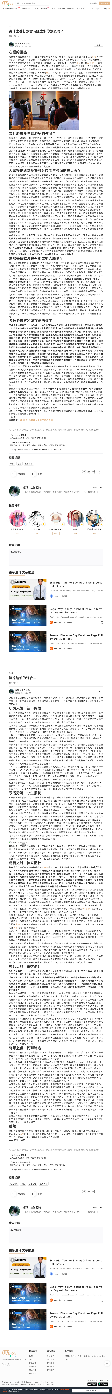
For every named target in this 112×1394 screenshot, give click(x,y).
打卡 (22, 445)
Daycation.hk (56, 529)
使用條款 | (24, 1384)
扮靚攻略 (52, 445)
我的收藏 (50, 1363)
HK (23, 1382)
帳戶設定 (50, 1359)
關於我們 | (6, 1384)
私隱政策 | (33, 1384)
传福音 (86, 909)
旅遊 (28, 445)
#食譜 (84, 1356)
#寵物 (67, 1356)
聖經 (48, 73)
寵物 (45, 445)
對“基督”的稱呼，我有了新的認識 (36, 420)
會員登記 (93, 3)
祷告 (15, 928)
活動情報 (62, 445)
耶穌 (78, 63)
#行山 (73, 1356)
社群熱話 (26, 8)
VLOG (91, 8)
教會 (94, 57)
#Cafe (90, 1356)
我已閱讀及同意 (90, 1390)
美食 (98, 8)
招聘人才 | (42, 1384)
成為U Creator (40, 8)
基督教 (90, 63)
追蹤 (98, 44)
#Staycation (99, 1356)
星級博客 (71, 8)
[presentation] (9, 519)
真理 (18, 924)
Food (37, 1382)
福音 (46, 867)
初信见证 (32, 1183)
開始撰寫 (104, 3)
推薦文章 (61, 8)
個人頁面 (50, 1356)
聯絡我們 (50, 1384)
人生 (22, 1134)
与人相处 (14, 1183)
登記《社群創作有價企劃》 (36, 438)
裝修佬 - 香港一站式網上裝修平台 (94, 529)
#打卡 (79, 1356)
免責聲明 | (15, 1384)
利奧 (75, 529)
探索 (53, 8)
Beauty (30, 1382)
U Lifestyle (7, 1382)
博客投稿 (33, 1373)
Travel (17, 1382)
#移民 (67, 1359)
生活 (11, 26)
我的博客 (50, 1370)
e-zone (50, 1382)
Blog (44, 1382)
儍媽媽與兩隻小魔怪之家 (17, 529)
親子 (39, 445)
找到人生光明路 (22, 43)
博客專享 (80, 8)
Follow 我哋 (56, 449)
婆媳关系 (43, 1183)
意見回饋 (33, 1370)
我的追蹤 (50, 1366)
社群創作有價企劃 (10, 8)
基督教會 (28, 463)
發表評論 (16, 552)
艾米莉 (37, 529)
